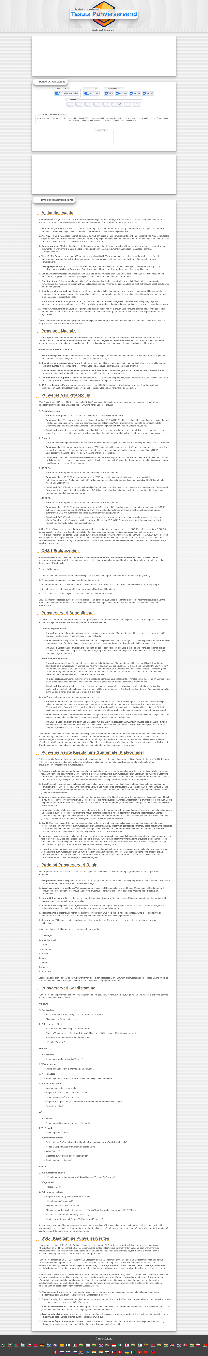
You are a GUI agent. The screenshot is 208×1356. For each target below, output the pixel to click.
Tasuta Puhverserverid (104, 13)
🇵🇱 (198, 1345)
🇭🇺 (107, 1345)
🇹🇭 (107, 1352)
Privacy (99, 1338)
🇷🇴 (55, 1352)
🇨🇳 (146, 1352)
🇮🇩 (114, 1345)
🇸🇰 (68, 1352)
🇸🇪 (88, 1352)
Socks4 (136, 93)
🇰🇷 (140, 1345)
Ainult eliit (94, 93)
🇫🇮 (68, 1345)
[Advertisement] (104, 56)
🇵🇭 (114, 1352)
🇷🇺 (62, 1352)
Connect (123, 93)
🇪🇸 (62, 1345)
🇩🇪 (42, 1345)
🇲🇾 (172, 1345)
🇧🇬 (9, 1345)
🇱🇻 (153, 1345)
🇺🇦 (127, 1352)
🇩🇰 (36, 1345)
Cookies (108, 1338)
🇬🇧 (55, 1345)
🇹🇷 (120, 1352)
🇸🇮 (75, 1352)
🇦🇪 (3, 1345)
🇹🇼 (153, 1352)
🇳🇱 (179, 1345)
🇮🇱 (88, 1345)
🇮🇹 (120, 1345)
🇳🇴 (185, 1345)
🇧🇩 (16, 1345)
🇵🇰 (133, 1352)
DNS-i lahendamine (69, 93)
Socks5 (149, 93)
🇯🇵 (127, 1345)
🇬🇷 (49, 1345)
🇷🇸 (81, 1352)
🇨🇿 (29, 1345)
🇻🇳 (140, 1352)
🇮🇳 (81, 1345)
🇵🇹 (205, 1345)
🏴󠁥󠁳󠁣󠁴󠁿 (23, 1345)
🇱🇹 (146, 1345)
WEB (110, 93)
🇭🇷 (101, 1345)
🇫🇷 (75, 1345)
